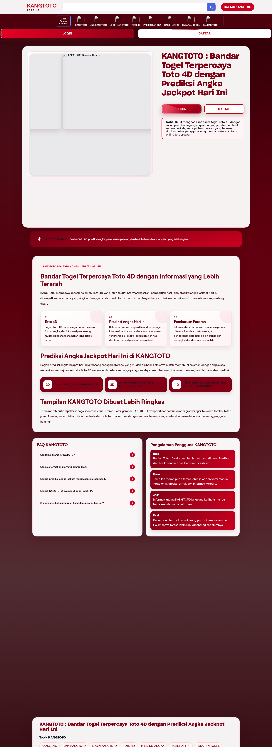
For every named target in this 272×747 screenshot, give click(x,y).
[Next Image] (148, 114)
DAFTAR (205, 33)
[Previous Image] (33, 114)
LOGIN (67, 33)
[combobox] (135, 7)
